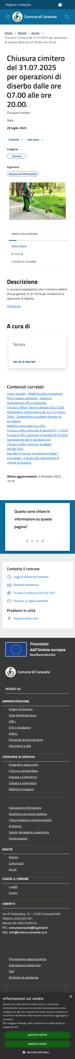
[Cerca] (67, 17)
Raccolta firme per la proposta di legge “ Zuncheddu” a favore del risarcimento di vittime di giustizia (33, 458)
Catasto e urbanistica (23, 783)
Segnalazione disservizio (25, 965)
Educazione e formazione (25, 807)
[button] (37, 1052)
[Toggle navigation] (7, 16)
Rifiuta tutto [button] (37, 1044)
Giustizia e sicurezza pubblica (28, 814)
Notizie (13, 857)
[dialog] (37, 1026)
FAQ (11, 971)
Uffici (12, 721)
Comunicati (16, 863)
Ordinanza (13, 306)
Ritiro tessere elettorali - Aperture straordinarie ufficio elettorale (29, 400)
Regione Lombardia (18, 4)
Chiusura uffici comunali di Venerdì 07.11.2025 (37, 430)
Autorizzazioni (18, 838)
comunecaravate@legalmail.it (28, 927)
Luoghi (13, 886)
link (16, 1027)
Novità (22, 33)
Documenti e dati (20, 746)
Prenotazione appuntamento (27, 959)
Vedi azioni (33, 140)
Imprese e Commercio (23, 777)
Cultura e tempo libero (23, 770)
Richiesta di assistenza (23, 977)
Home (8, 33)
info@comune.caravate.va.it (28, 932)
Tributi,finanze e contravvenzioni (30, 820)
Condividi (13, 140)
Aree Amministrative (22, 715)
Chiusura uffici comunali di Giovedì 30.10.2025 (37, 435)
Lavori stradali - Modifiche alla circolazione (35, 393)
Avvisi (35, 33)
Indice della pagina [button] (25, 234)
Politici (13, 733)
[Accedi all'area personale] (60, 4)
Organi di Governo (20, 709)
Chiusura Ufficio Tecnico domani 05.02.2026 (35, 407)
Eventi (13, 892)
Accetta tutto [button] (37, 1035)
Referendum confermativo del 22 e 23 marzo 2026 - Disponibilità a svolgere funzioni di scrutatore (36, 416)
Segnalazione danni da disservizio (29, 439)
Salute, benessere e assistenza (29, 832)
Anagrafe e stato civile (23, 764)
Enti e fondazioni (20, 727)
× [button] (70, 996)
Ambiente (15, 826)
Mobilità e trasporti (21, 789)
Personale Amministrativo (26, 739)
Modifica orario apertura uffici (26, 425)
